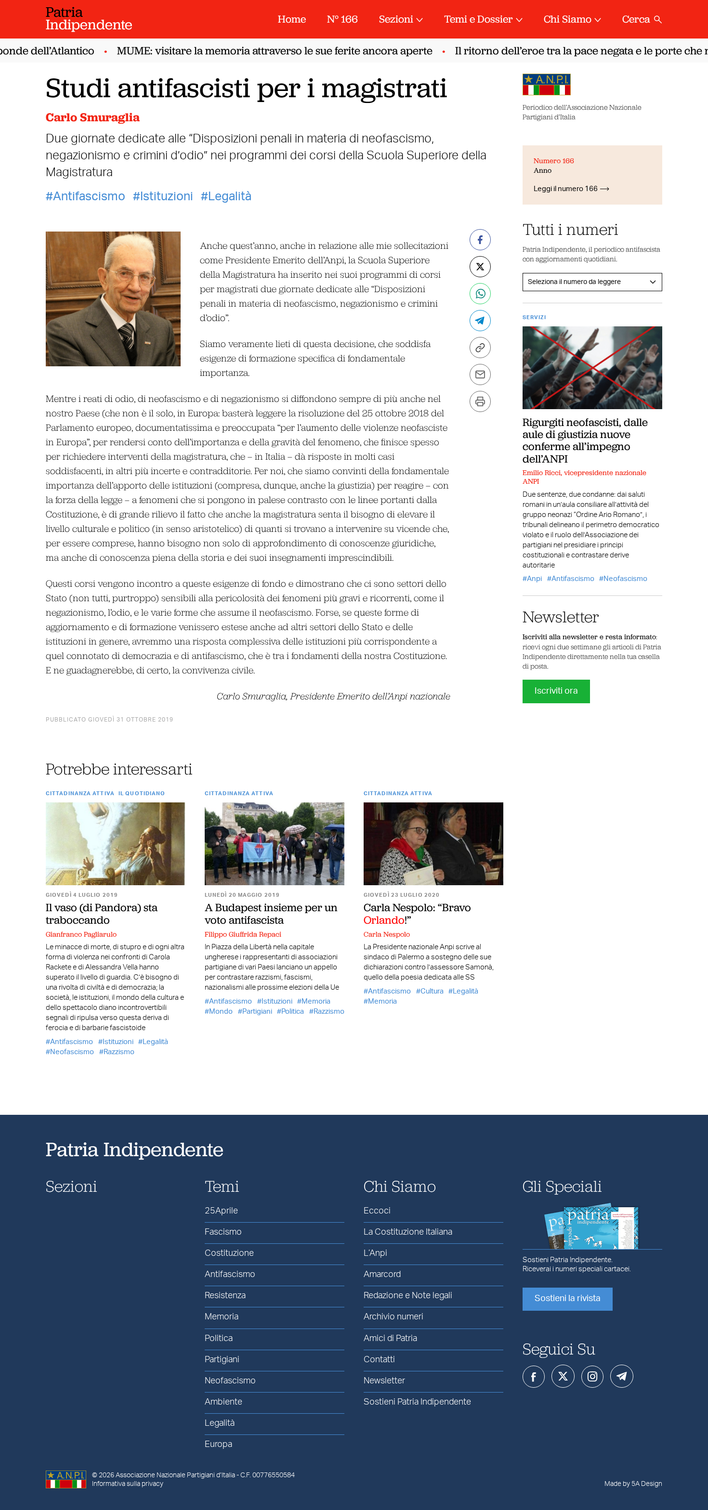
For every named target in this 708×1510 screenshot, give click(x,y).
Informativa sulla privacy (127, 1484)
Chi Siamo (567, 19)
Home (292, 19)
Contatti (379, 1359)
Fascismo (223, 1232)
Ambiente (223, 1402)
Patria (89, 18)
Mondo (221, 1011)
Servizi (534, 317)
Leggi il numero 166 (566, 189)
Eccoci (377, 1211)
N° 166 (342, 19)
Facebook (534, 1377)
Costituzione (229, 1253)
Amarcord (382, 1274)
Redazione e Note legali (408, 1295)
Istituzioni (166, 197)
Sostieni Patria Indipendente (417, 1402)
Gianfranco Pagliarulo (81, 934)
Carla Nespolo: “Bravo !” (417, 913)
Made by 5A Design (633, 1484)
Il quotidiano (141, 793)
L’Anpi (375, 1253)
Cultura (432, 991)
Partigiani (257, 1011)
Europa (218, 1444)
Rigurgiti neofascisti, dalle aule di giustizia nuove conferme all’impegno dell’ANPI (585, 440)
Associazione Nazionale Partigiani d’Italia (175, 1475)
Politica (292, 1011)
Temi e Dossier (478, 19)
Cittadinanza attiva (80, 793)
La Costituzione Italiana (408, 1232)
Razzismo (119, 1052)
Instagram (592, 1377)
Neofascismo (72, 1052)
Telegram (621, 1376)
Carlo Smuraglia (93, 117)
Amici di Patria (390, 1338)
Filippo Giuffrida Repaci (243, 934)
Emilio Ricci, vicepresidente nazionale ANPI (584, 477)
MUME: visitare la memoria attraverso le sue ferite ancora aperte (261, 51)
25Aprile (221, 1211)
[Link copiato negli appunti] (480, 347)
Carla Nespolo (387, 934)
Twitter (563, 1376)
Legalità (229, 197)
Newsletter (384, 1381)
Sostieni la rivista (568, 1298)
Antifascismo (89, 197)
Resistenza (225, 1295)
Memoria (316, 1001)
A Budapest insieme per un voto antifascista (271, 913)
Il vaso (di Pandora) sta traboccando (101, 913)
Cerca (636, 19)
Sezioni (396, 19)
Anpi (534, 578)
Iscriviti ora (556, 691)
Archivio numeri (393, 1317)
